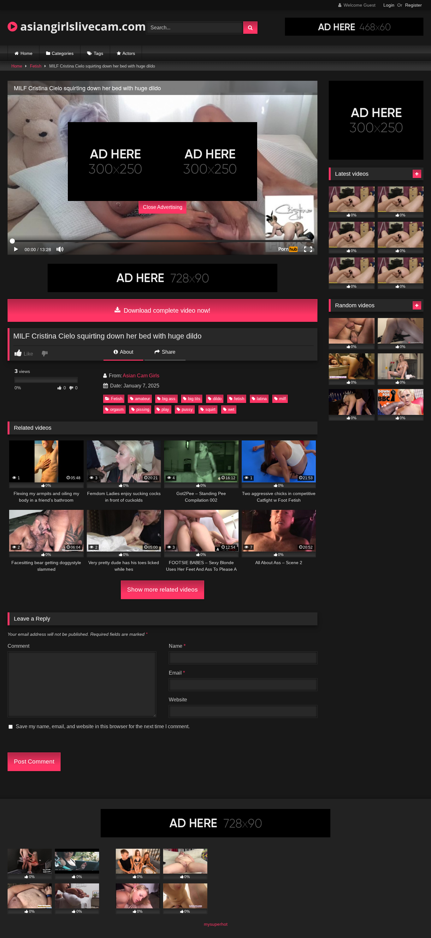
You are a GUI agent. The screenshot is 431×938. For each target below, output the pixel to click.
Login (388, 5)
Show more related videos (162, 589)
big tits (194, 398)
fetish (239, 398)
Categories (63, 53)
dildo (217, 398)
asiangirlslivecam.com (81, 26)
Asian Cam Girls (141, 375)
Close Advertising (162, 207)
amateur (142, 398)
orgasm (117, 409)
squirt (210, 409)
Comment (18, 646)
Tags (98, 53)
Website (178, 699)
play (165, 409)
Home (26, 53)
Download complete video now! (166, 310)
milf (282, 398)
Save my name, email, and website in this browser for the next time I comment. (103, 726)
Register (413, 5)
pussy (187, 409)
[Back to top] (411, 919)
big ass (168, 398)
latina (262, 398)
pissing (142, 409)
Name (177, 646)
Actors (128, 53)
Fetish (35, 66)
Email (177, 672)
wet (231, 409)
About (126, 352)
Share (168, 352)
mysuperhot (215, 924)
